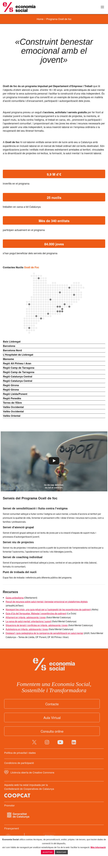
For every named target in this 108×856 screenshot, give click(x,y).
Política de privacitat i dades (20, 752)
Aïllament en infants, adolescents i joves (26, 617)
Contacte (52, 703)
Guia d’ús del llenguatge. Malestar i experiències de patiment (36, 613)
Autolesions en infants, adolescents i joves (27, 629)
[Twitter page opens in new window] (34, 742)
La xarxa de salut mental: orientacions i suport (28, 621)
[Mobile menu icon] (102, 7)
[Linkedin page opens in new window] (74, 742)
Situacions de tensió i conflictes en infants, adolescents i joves (37, 625)
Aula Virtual (52, 717)
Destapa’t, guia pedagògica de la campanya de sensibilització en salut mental (44, 633)
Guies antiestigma (15, 597)
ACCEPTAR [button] (47, 852)
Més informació (98, 847)
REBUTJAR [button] (61, 852)
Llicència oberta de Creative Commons (32, 772)
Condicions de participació (19, 763)
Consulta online (52, 731)
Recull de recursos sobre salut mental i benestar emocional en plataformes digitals (47, 601)
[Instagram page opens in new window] (47, 742)
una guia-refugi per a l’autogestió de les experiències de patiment (48, 609)
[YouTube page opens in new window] (60, 742)
